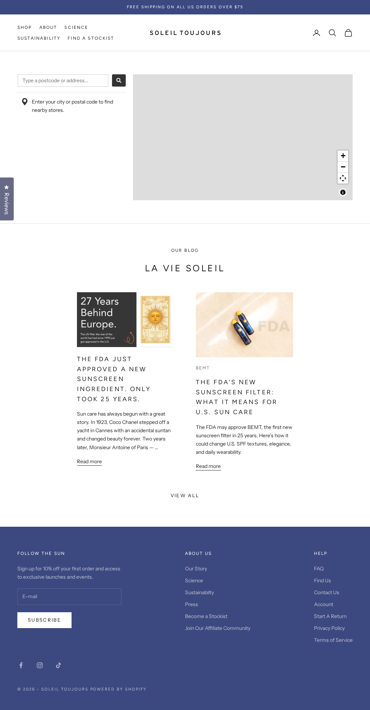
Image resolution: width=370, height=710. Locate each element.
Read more (89, 461)
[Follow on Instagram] (39, 665)
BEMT (203, 368)
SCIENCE (76, 27)
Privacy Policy (329, 628)
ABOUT (48, 27)
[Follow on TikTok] (58, 665)
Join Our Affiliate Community (217, 628)
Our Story (196, 568)
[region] (243, 137)
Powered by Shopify (118, 689)
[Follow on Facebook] (21, 665)
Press (191, 604)
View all (185, 495)
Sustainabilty (199, 592)
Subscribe (44, 620)
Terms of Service (333, 640)
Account (323, 604)
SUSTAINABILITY (38, 38)
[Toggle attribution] (343, 192)
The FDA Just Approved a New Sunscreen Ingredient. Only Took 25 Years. (114, 379)
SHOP (24, 27)
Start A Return (330, 616)
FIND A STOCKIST (91, 38)
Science (194, 580)
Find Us (322, 580)
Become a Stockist (206, 616)
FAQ (319, 568)
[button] (342, 156)
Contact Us (326, 592)
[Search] (119, 80)
